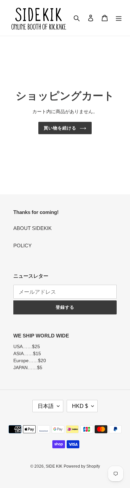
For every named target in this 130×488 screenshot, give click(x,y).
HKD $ (80, 406)
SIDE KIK (54, 466)
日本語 (46, 406)
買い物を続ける (60, 128)
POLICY (22, 245)
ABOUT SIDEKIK (32, 228)
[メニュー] (119, 18)
